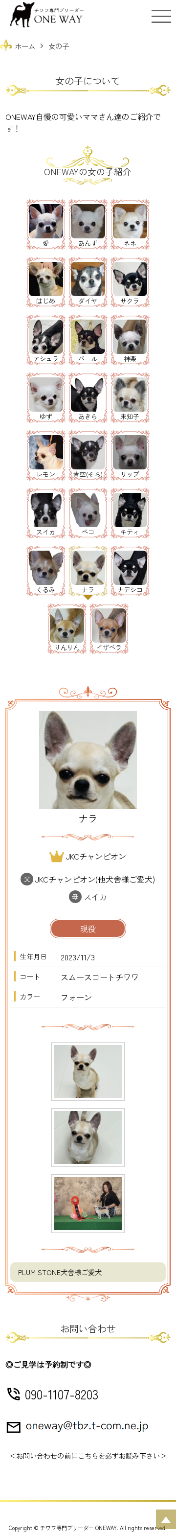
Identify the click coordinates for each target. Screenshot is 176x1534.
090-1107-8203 (61, 1394)
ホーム (25, 46)
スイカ (95, 897)
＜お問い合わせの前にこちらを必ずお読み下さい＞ (88, 1455)
